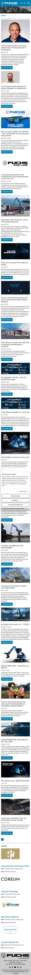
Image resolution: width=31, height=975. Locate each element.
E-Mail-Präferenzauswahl (19, 964)
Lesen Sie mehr (7, 68)
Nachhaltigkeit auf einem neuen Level (15, 457)
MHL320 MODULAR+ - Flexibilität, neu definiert (15, 667)
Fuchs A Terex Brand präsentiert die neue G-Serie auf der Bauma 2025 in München (14, 300)
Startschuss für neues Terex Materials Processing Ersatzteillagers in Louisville (15, 344)
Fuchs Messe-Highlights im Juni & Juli (15, 412)
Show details (22, 491)
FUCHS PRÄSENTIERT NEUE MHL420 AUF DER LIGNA (14, 741)
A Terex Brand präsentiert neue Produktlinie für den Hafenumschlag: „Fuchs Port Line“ (14, 177)
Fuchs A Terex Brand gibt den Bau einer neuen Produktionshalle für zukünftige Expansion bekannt (13, 704)
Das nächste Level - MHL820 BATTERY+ (15, 781)
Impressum (18, 962)
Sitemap (10, 960)
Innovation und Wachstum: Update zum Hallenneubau (13, 587)
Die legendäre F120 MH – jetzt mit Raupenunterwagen (13, 378)
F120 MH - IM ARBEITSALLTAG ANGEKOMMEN (12, 547)
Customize (14, 500)
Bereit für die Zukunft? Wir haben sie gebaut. (14, 264)
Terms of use (16, 960)
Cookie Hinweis (9, 964)
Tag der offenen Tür (10, 942)
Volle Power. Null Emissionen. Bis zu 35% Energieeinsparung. (14, 221)
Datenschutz (12, 962)
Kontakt (6, 960)
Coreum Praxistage (9, 891)
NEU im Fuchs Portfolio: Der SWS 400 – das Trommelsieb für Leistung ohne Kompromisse (15, 134)
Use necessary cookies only (15, 504)
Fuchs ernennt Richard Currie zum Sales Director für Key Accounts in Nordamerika (13, 48)
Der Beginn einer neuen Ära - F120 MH (15, 624)
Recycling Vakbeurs (10, 917)
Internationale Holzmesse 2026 (15, 866)
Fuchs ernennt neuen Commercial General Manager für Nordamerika (13, 87)
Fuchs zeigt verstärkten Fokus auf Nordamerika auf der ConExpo (13, 819)
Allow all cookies (15, 496)
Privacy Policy (23, 960)
